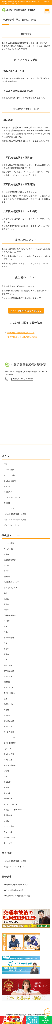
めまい (6, 787)
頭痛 (5, 699)
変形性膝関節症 (10, 693)
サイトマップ (9, 508)
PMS (5, 660)
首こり (6, 571)
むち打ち (7, 621)
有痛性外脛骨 (9, 754)
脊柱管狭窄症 (9, 704)
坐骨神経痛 (8, 799)
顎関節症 (7, 682)
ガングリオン (9, 549)
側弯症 (6, 604)
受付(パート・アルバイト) (14, 867)
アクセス (7, 486)
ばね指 (6, 821)
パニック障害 (9, 543)
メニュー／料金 (10, 475)
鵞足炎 (6, 599)
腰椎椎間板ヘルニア (11, 582)
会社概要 (7, 503)
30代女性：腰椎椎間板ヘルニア (20, 333)
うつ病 (6, 565)
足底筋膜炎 (8, 815)
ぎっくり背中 (9, 826)
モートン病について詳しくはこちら (26, 311)
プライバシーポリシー (12, 525)
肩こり (6, 649)
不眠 (5, 593)
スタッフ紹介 (9, 470)
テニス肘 (7, 782)
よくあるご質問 (10, 481)
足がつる (7, 793)
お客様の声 (8, 492)
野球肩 (6, 554)
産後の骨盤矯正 (10, 638)
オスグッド (8, 726)
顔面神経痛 (8, 760)
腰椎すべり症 (9, 687)
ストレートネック (10, 804)
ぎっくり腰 (8, 832)
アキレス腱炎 (9, 732)
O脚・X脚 (7, 749)
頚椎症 (6, 771)
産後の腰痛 (8, 676)
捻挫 (5, 776)
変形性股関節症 (10, 743)
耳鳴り (6, 610)
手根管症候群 (9, 721)
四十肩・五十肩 (10, 837)
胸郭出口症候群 (10, 765)
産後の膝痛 (8, 665)
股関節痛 (7, 577)
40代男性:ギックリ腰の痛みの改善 (22, 337)
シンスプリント (10, 738)
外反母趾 (7, 715)
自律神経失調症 (10, 615)
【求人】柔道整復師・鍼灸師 (15, 514)
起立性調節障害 (10, 560)
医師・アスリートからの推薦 (15, 520)
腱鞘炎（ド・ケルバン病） (14, 810)
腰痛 (5, 643)
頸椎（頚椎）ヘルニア (12, 588)
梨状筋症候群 (9, 671)
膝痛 (5, 626)
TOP (5, 464)
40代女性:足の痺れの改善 (13, 890)
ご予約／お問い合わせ (12, 497)
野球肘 (6, 710)
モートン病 (8, 843)
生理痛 (6, 654)
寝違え (6, 632)
